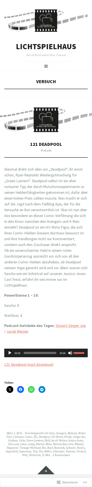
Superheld (12, 451)
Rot (44, 448)
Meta (49, 444)
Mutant (79, 444)
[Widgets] (46, 470)
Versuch (81, 451)
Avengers (61, 433)
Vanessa (70, 451)
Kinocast (13, 444)
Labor (23, 444)
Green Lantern (34, 440)
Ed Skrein (57, 437)
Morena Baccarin (63, 444)
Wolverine (35, 455)
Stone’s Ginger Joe (71, 325)
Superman (25, 451)
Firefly (68, 437)
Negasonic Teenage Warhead (24, 448)
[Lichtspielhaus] (46, 21)
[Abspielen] (10, 353)
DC (35, 437)
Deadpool (44, 437)
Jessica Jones (75, 440)
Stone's (81, 448)
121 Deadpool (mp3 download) (28, 364)
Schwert (70, 448)
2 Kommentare (61, 455)
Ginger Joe (79, 437)
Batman (72, 433)
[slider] (80, 352)
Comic (29, 437)
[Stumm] (70, 353)
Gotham (13, 440)
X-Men (46, 455)
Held (47, 440)
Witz (25, 455)
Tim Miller (45, 451)
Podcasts (46, 150)
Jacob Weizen (17, 331)
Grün (22, 440)
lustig (31, 444)
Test (35, 451)
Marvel (40, 444)
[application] (46, 353)
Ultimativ (58, 451)
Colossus (18, 437)
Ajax (52, 433)
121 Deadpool (46, 144)
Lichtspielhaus (46, 46)
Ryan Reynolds (56, 448)
